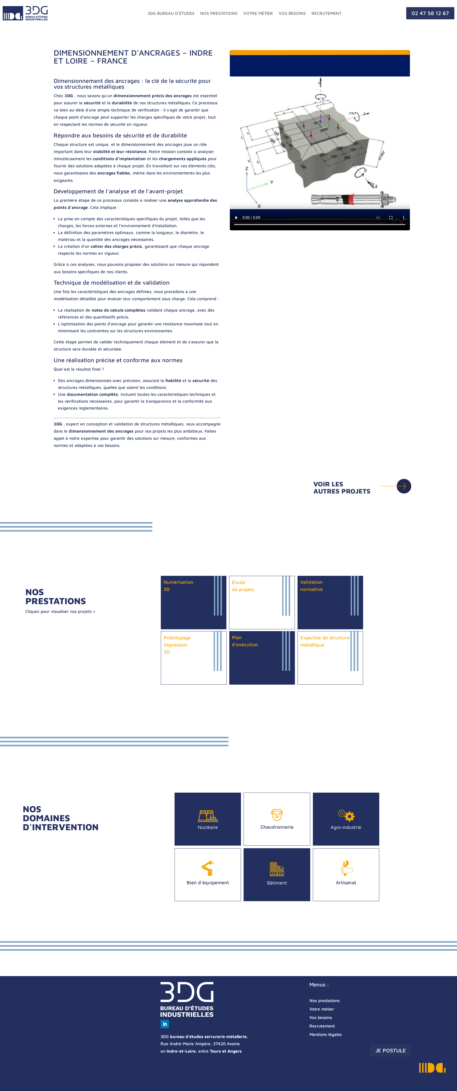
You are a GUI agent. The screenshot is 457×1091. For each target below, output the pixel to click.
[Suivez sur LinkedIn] (165, 1024)
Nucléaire (208, 827)
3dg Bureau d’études (171, 13)
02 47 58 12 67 (430, 13)
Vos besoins (292, 13)
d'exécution (245, 644)
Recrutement (326, 13)
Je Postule (391, 1050)
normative (311, 589)
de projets (243, 589)
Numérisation (178, 582)
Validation (311, 582)
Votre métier (258, 13)
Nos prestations (218, 13)
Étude (238, 582)
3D (166, 589)
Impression (176, 645)
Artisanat (346, 882)
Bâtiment (277, 883)
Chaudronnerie (277, 827)
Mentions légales (325, 1034)
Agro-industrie (346, 827)
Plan (237, 637)
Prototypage (177, 637)
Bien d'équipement (208, 882)
